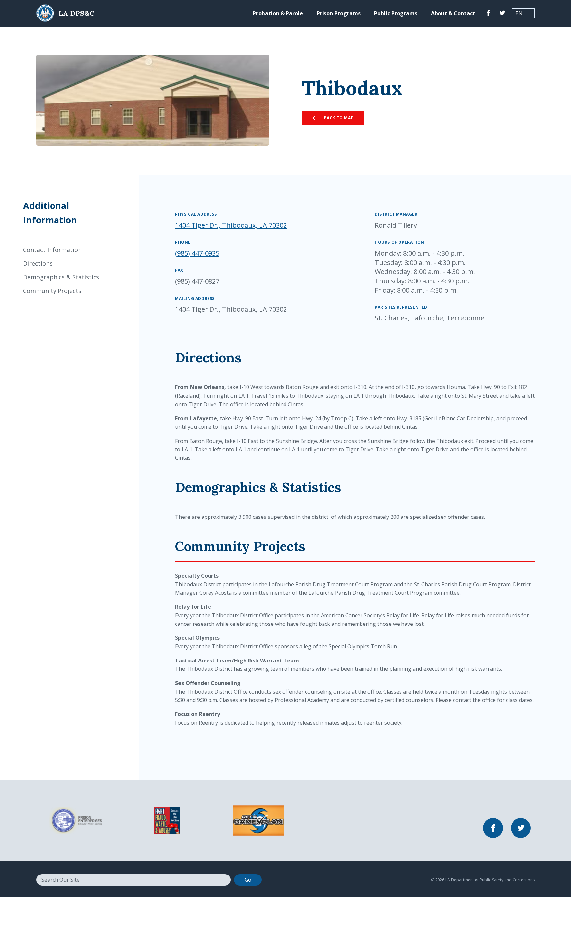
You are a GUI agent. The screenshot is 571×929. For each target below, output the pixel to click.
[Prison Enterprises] (75, 820)
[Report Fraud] (167, 820)
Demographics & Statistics (61, 277)
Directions (38, 263)
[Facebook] (488, 13)
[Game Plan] (258, 820)
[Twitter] (502, 13)
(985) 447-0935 (197, 253)
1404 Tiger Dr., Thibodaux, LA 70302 (231, 225)
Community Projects (52, 291)
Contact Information (52, 250)
